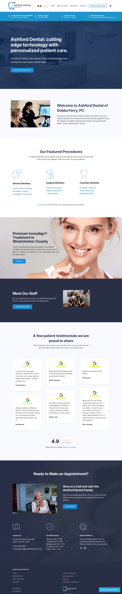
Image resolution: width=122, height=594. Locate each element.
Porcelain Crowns (20, 191)
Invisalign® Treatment (22, 194)
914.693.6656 (43, 16)
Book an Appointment (109, 590)
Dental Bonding (86, 193)
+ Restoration (52, 193)
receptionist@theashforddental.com (103, 16)
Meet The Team (17, 576)
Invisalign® (16, 581)
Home (14, 573)
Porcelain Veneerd (88, 188)
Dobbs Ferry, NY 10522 (22, 16)
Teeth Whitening (87, 191)
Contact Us (65, 579)
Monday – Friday (70, 16)
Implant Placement (54, 191)
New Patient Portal (68, 576)
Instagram (17, 591)
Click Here (41, 205)
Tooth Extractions (53, 188)
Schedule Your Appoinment (70, 582)
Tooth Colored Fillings (22, 188)
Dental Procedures (18, 579)
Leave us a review (70, 447)
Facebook (17, 588)
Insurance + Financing (69, 573)
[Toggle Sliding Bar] (111, 5)
